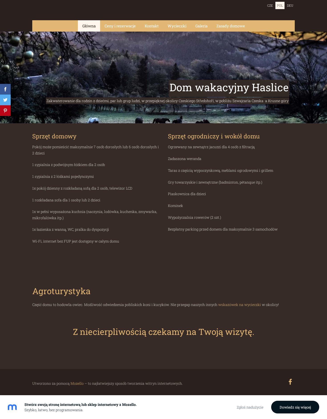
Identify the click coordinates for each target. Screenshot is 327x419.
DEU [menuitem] (290, 5)
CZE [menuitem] (270, 5)
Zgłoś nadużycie (250, 407)
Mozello (77, 383)
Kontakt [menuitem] (152, 25)
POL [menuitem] (280, 5)
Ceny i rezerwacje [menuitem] (120, 25)
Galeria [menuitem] (201, 25)
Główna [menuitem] (89, 25)
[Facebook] (290, 382)
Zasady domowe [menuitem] (230, 25)
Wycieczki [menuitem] (177, 25)
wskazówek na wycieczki (240, 304)
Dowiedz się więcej (295, 407)
